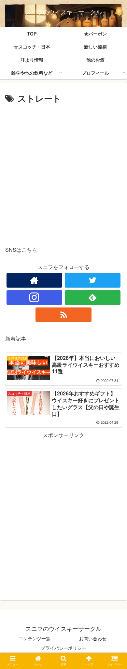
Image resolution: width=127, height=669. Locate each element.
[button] (114, 586)
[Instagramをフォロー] (35, 297)
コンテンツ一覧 (34, 638)
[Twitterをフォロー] (93, 280)
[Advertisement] (63, 172)
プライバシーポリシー (63, 648)
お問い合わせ (92, 638)
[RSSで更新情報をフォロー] (63, 314)
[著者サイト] (35, 280)
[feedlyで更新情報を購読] (93, 297)
